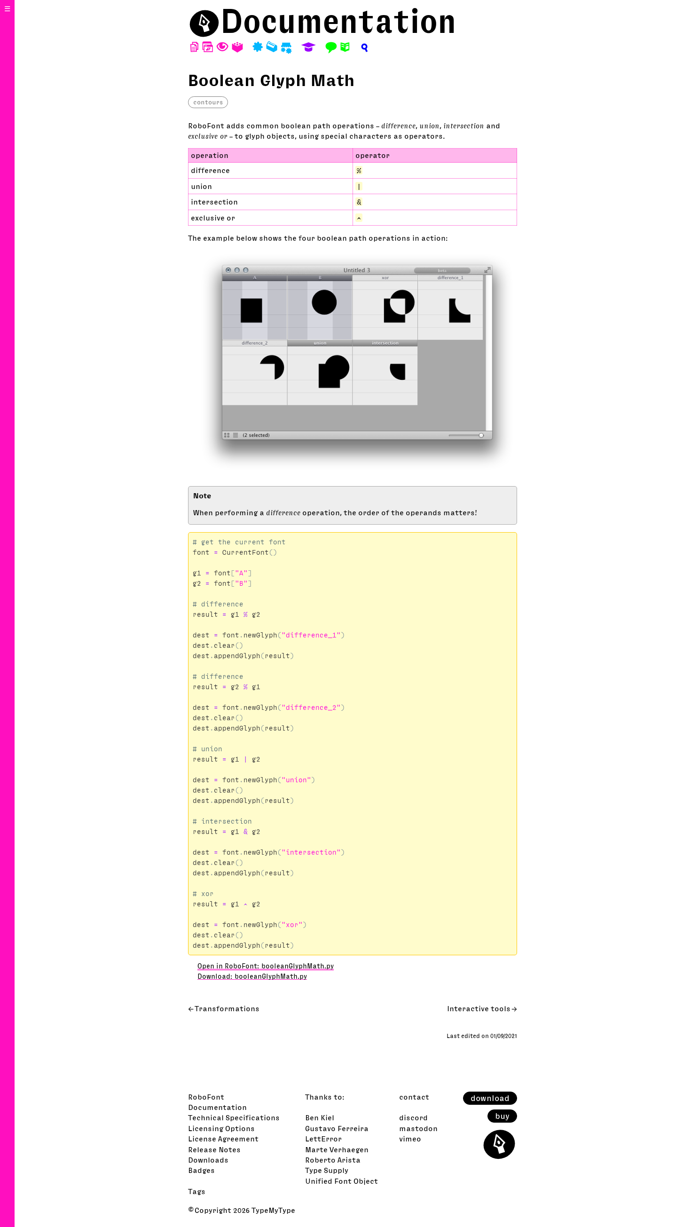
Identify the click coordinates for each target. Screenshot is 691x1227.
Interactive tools (478, 1008)
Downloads (208, 1160)
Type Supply (326, 1170)
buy (502, 1116)
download (490, 1098)
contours (208, 102)
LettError (323, 1138)
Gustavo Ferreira (337, 1128)
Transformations (227, 1008)
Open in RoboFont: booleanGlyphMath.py (265, 966)
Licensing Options (221, 1128)
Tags (196, 1191)
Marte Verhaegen (337, 1149)
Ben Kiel (319, 1117)
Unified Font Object (341, 1181)
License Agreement (223, 1138)
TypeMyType (273, 1210)
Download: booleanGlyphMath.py (252, 976)
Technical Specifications (234, 1117)
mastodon (418, 1128)
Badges (201, 1170)
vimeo (410, 1138)
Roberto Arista (333, 1160)
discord (413, 1117)
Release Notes (214, 1149)
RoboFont (206, 1097)
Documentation (338, 21)
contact (414, 1097)
